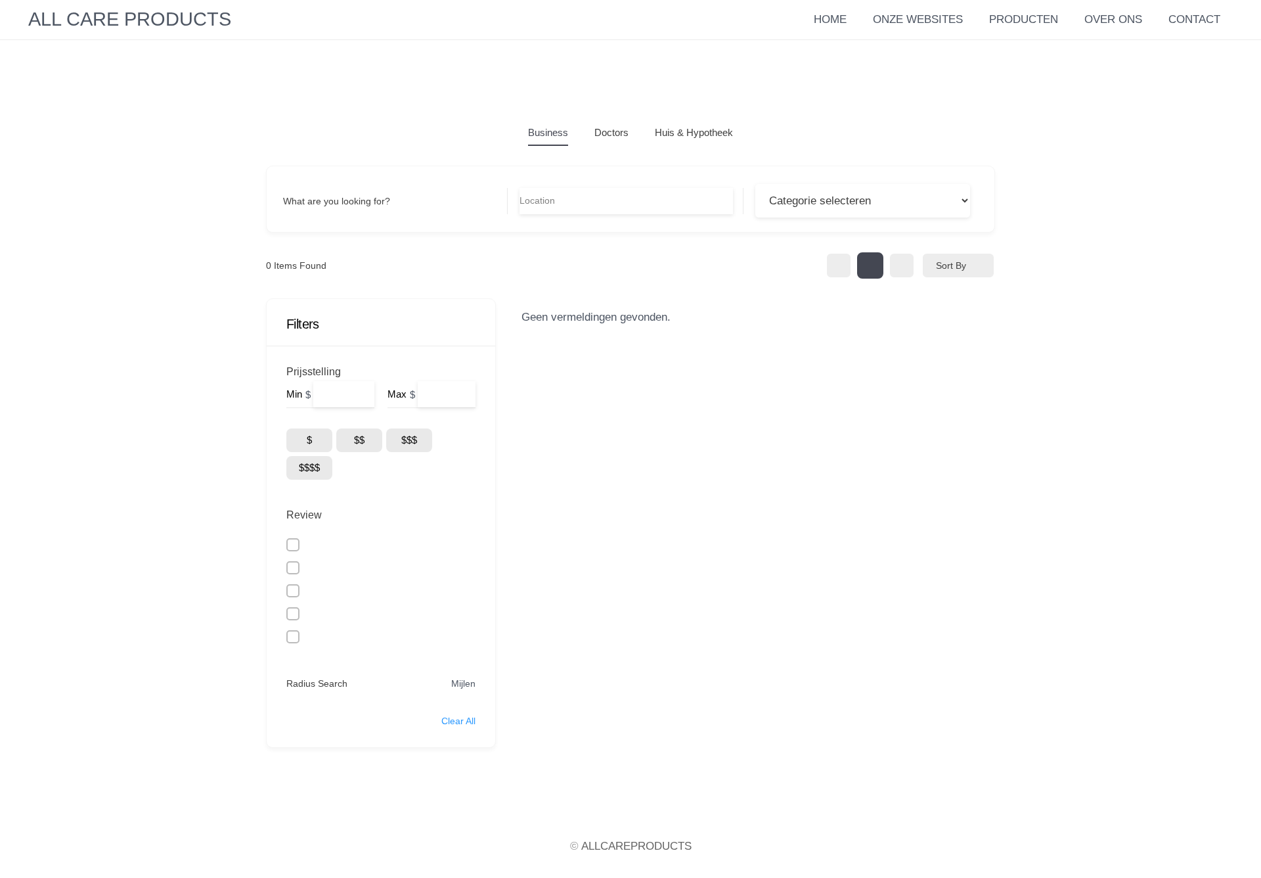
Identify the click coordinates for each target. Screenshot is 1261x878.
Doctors (611, 132)
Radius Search (316, 683)
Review (304, 514)
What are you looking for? (336, 201)
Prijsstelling (313, 371)
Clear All (458, 721)
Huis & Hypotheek (694, 132)
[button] (1150, 19)
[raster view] (839, 265)
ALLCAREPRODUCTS (636, 846)
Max (397, 394)
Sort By (951, 265)
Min (294, 394)
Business (548, 132)
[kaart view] (902, 265)
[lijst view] (870, 265)
